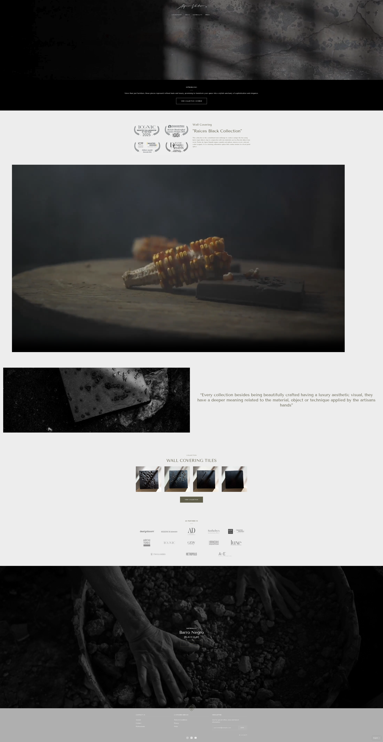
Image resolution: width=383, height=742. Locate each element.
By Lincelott (243, 735)
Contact (138, 723)
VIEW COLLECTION (191, 499)
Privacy (176, 723)
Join (242, 727)
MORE (191, 643)
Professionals (140, 726)
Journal (138, 720)
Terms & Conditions (180, 720)
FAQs (176, 726)
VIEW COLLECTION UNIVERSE (191, 101)
